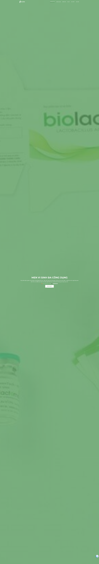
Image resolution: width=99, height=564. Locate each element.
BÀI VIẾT (72, 1)
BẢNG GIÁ (64, 1)
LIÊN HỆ (77, 1)
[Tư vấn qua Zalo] (97, 556)
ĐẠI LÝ (68, 1)
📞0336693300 (55, 283)
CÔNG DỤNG (58, 1)
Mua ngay (49, 286)
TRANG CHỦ (52, 1)
